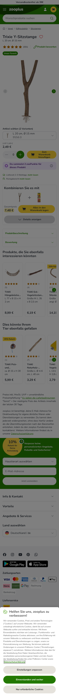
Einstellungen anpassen (29, 669)
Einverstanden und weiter (29, 679)
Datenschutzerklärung (14, 662)
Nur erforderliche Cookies (29, 689)
